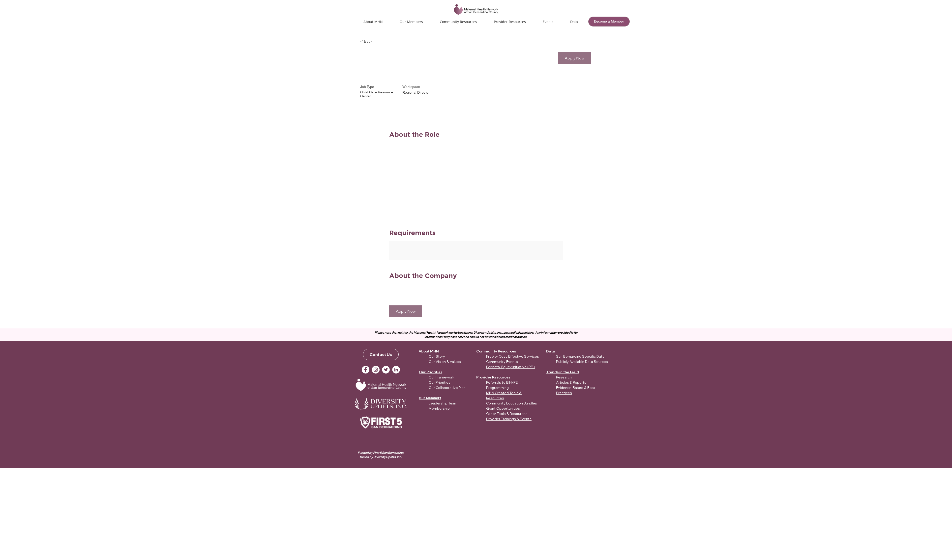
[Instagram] (376, 370)
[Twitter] (386, 370)
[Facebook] (365, 370)
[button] (548, 22)
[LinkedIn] (396, 370)
